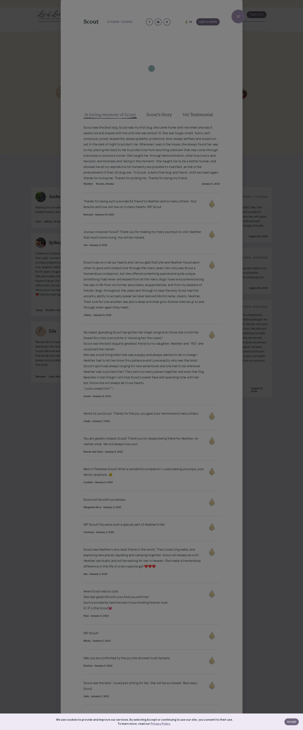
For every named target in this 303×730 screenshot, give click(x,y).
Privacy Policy (160, 724)
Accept (291, 721)
